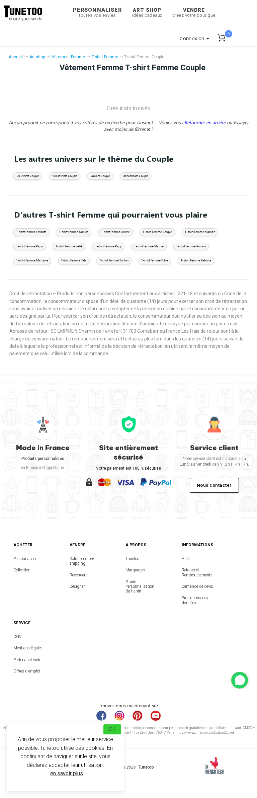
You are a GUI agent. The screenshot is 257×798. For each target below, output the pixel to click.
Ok (112, 729)
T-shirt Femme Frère (154, 260)
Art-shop (37, 57)
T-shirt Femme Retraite (196, 260)
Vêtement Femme (68, 57)
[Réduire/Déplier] (239, 680)
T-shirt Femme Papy (108, 246)
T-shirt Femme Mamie (149, 246)
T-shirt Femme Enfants (31, 232)
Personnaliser (97, 12)
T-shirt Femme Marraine (32, 260)
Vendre (194, 12)
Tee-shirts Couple (27, 176)
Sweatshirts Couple (64, 176)
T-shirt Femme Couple (157, 232)
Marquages (135, 570)
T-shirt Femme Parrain (191, 246)
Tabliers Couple (100, 176)
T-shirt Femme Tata (74, 260)
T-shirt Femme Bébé (69, 246)
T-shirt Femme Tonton (113, 260)
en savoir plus (66, 773)
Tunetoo (132, 558)
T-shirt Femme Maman (200, 232)
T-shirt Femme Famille (73, 232)
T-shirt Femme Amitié (115, 232)
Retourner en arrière (205, 122)
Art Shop (147, 12)
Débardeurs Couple (135, 176)
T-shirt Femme (105, 57)
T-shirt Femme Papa (29, 246)
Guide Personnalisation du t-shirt (139, 586)
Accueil (16, 57)
